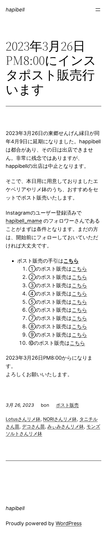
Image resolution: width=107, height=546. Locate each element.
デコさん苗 (33, 426)
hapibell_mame (24, 221)
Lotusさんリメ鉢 (23, 419)
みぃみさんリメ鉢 (65, 426)
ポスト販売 (67, 405)
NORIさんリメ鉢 (60, 419)
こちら (79, 269)
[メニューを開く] (97, 9)
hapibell (15, 10)
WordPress (69, 523)
